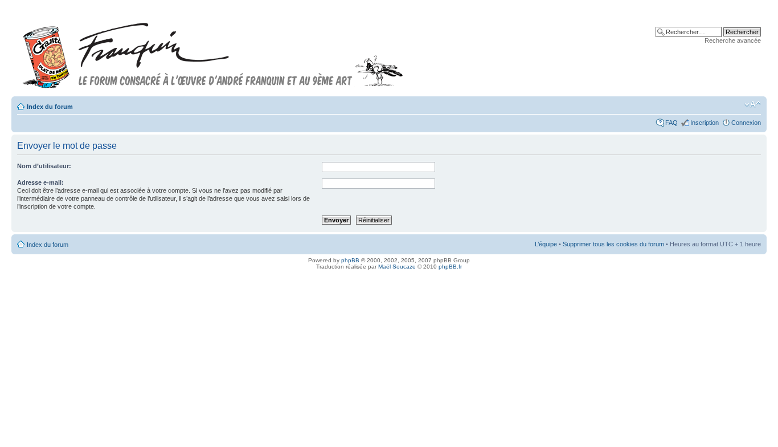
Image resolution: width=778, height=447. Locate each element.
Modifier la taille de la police (752, 104)
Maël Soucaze (397, 266)
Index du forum (50, 106)
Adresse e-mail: (40, 182)
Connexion (746, 122)
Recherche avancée (733, 40)
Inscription (704, 122)
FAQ (671, 122)
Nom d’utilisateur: (44, 165)
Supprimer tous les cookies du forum (613, 244)
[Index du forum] (213, 50)
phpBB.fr (450, 266)
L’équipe (546, 244)
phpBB (350, 260)
